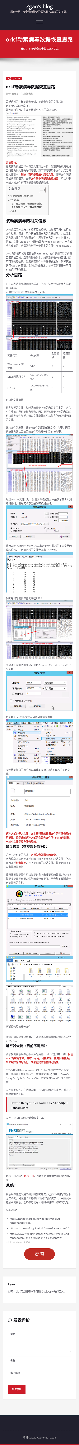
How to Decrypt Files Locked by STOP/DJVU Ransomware (39, 1105)
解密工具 (29, 1176)
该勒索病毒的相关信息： (23, 196)
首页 (23, 49)
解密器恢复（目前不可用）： (30, 207)
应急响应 (28, 93)
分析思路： (16, 199)
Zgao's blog (39, 6)
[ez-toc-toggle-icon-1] (40, 190)
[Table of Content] (42, 190)
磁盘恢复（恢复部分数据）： (30, 203)
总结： (13, 211)
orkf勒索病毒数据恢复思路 (44, 49)
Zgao (15, 93)
